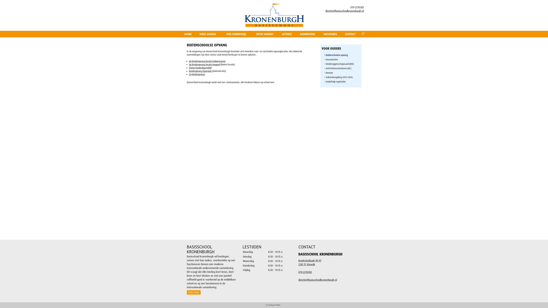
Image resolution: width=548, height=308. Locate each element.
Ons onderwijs (236, 34)
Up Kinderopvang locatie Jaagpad (204, 64)
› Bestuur (329, 72)
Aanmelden (307, 34)
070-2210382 (305, 272)
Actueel (287, 34)
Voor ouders (265, 34)
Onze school (208, 34)
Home (188, 34)
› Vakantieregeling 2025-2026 (339, 77)
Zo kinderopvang (197, 74)
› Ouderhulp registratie (335, 81)
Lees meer (193, 292)
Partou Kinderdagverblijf (200, 67)
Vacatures (330, 34)
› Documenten (331, 59)
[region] (268, 261)
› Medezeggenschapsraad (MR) (339, 63)
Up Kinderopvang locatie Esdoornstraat (207, 61)
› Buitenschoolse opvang (336, 55)
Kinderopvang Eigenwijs (200, 71)
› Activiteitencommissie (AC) (338, 68)
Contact (350, 34)
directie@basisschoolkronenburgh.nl (344, 11)
